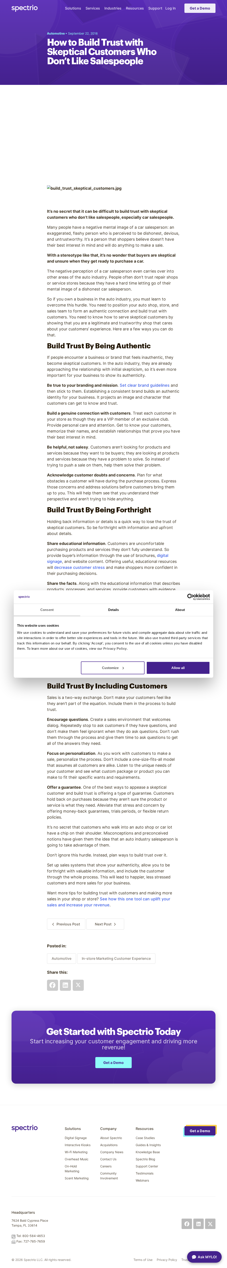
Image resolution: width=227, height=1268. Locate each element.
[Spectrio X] (210, 1224)
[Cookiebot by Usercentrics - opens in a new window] (190, 597)
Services (93, 8)
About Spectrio (111, 1138)
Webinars (142, 1180)
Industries (112, 8)
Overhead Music (76, 1159)
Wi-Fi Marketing (76, 1152)
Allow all (178, 667)
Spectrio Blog (145, 1159)
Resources (135, 8)
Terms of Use (143, 1260)
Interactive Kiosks (77, 1145)
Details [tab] (113, 610)
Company (108, 1128)
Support (155, 8)
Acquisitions (108, 1145)
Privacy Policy (167, 1260)
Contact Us (108, 1159)
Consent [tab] (47, 610)
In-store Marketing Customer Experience (116, 958)
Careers (106, 1166)
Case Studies (145, 1138)
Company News (111, 1152)
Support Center (147, 1166)
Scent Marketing (77, 1178)
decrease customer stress (79, 567)
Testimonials (144, 1173)
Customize (110, 667)
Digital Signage (76, 1138)
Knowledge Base (148, 1152)
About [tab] (180, 610)
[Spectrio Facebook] (187, 1224)
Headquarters (23, 1212)
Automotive (61, 958)
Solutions (73, 8)
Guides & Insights (148, 1145)
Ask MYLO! (207, 1257)
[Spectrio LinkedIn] (198, 1224)
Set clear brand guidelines (145, 385)
